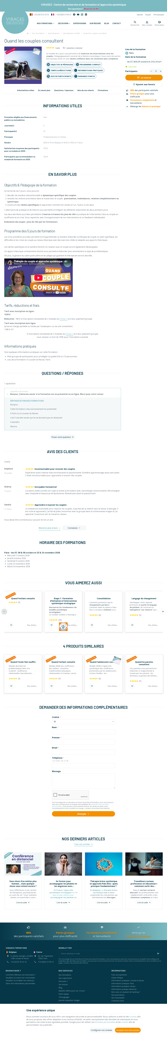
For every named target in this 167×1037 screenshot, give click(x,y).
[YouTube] (78, 14)
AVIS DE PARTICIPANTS (61, 76)
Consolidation (104, 598)
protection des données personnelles (73, 961)
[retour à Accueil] (27, 33)
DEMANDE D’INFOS (86, 76)
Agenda (140, 14)
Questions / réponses (63, 90)
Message (56, 771)
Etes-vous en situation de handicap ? (125, 992)
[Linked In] (86, 14)
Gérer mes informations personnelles (20, 983)
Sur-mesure (63, 984)
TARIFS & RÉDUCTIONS (61, 70)
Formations (103, 90)
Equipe (148, 14)
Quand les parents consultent (144, 663)
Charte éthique (117, 978)
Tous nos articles (82, 844)
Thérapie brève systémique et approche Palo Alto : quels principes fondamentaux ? (104, 883)
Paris (131, 53)
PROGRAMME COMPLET (90, 64)
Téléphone (57, 758)
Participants (131, 71)
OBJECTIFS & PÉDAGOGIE (62, 64)
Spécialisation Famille (71, 33)
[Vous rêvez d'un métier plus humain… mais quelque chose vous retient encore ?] (23, 864)
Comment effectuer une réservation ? (20, 975)
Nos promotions (117, 995)
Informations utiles (25, 90)
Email (54, 747)
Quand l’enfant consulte (23, 598)
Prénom (56, 737)
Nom (54, 727)
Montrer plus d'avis (48, 528)
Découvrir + (63, 981)
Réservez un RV (91, 8)
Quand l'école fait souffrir (23, 662)
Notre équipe (64, 994)
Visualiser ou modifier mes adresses (20, 980)
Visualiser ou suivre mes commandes (20, 978)
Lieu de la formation (135, 49)
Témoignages (158, 14)
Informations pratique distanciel (123, 989)
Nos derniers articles (83, 838)
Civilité (55, 717)
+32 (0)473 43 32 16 (41, 14)
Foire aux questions (119, 975)
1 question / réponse (74, 48)
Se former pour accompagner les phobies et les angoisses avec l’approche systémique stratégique (63, 883)
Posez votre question (61, 437)
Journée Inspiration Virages (69, 1000)
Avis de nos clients (85, 90)
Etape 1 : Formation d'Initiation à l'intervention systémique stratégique (63, 601)
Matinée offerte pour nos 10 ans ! (72, 991)
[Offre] (63, 626)
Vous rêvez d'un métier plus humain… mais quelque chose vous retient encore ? (23, 883)
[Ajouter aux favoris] (11, 625)
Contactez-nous (117, 1000)
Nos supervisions (65, 978)
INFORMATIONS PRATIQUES (90, 70)
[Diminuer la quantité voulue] (151, 71)
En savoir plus (44, 90)
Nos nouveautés (117, 998)
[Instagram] (82, 14)
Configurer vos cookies (101, 1030)
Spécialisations (54, 33)
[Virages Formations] (15, 20)
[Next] (163, 612)
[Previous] (4, 612)
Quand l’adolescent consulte (104, 662)
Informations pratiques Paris (122, 983)
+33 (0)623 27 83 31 (63, 14)
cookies (133, 1016)
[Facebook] (74, 14)
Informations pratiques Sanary (123, 986)
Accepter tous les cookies (127, 1030)
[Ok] (158, 953)
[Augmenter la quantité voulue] (160, 71)
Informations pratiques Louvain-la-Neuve (127, 980)
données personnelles (105, 1022)
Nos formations (38, 33)
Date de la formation (136, 57)
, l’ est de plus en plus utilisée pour (63, 895)
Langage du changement (144, 598)
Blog (60, 987)
